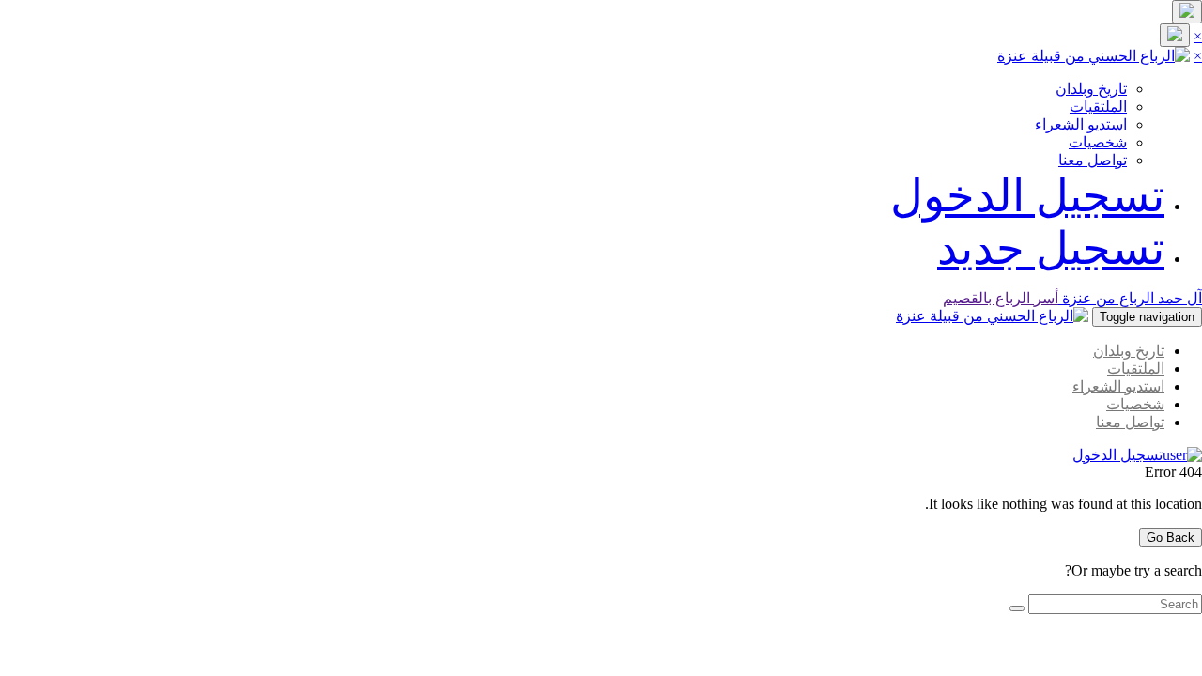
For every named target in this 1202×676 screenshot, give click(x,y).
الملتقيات (1098, 107)
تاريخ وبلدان (1091, 89)
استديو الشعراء (1081, 124)
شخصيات (1098, 142)
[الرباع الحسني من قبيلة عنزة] (1093, 56)
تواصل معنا (1092, 160)
